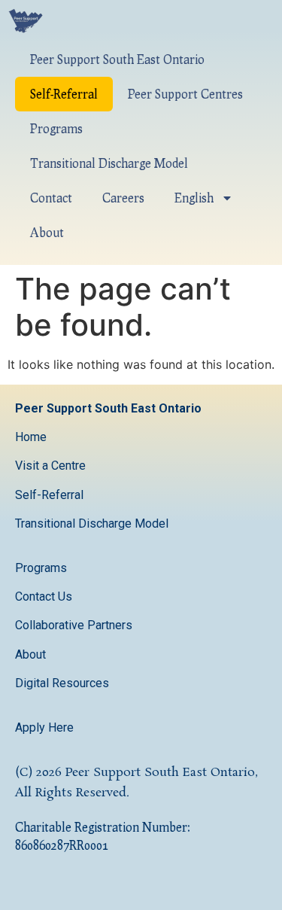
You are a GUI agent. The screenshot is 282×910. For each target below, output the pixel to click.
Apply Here (44, 727)
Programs (56, 128)
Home (31, 437)
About (47, 232)
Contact (51, 197)
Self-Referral (64, 94)
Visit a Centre (50, 465)
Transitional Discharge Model (109, 163)
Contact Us (45, 596)
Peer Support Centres (185, 94)
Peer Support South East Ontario (117, 59)
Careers (123, 197)
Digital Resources (62, 683)
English (194, 197)
